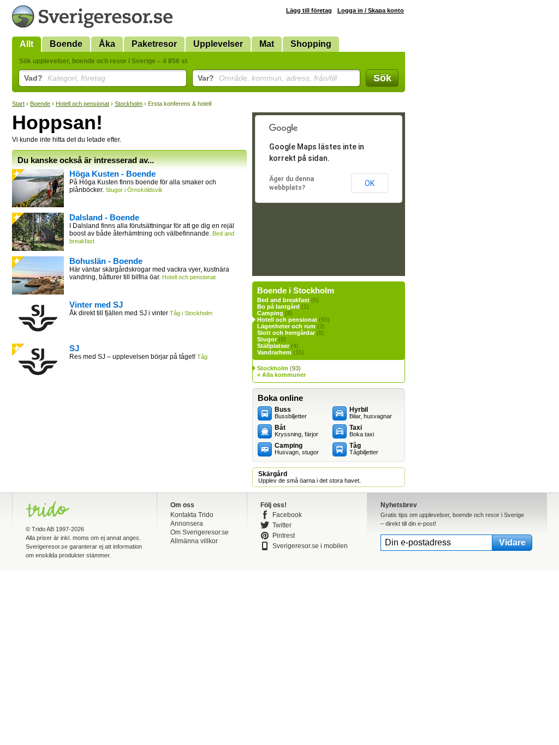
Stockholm (128, 103)
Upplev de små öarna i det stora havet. (309, 477)
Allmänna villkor (194, 541)
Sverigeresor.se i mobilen (310, 546)
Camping (270, 313)
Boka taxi (361, 430)
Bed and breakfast (283, 300)
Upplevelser (218, 44)
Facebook (287, 515)
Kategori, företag (64, 78)
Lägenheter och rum (286, 326)
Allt (26, 44)
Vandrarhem (274, 352)
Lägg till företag (309, 10)
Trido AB (43, 529)
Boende (66, 44)
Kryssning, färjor (296, 430)
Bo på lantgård (278, 306)
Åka (107, 44)
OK (369, 183)
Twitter (282, 525)
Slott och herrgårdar (286, 332)
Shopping (310, 44)
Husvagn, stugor (297, 448)
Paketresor (154, 44)
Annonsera (186, 523)
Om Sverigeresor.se (199, 532)
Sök (382, 78)
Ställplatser (273, 346)
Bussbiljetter (291, 412)
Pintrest (283, 535)
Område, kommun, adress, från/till (267, 78)
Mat (266, 44)
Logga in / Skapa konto (370, 10)
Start (18, 103)
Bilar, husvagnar (370, 412)
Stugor (267, 339)
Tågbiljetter (363, 448)
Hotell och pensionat (82, 103)
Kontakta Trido (191, 515)
